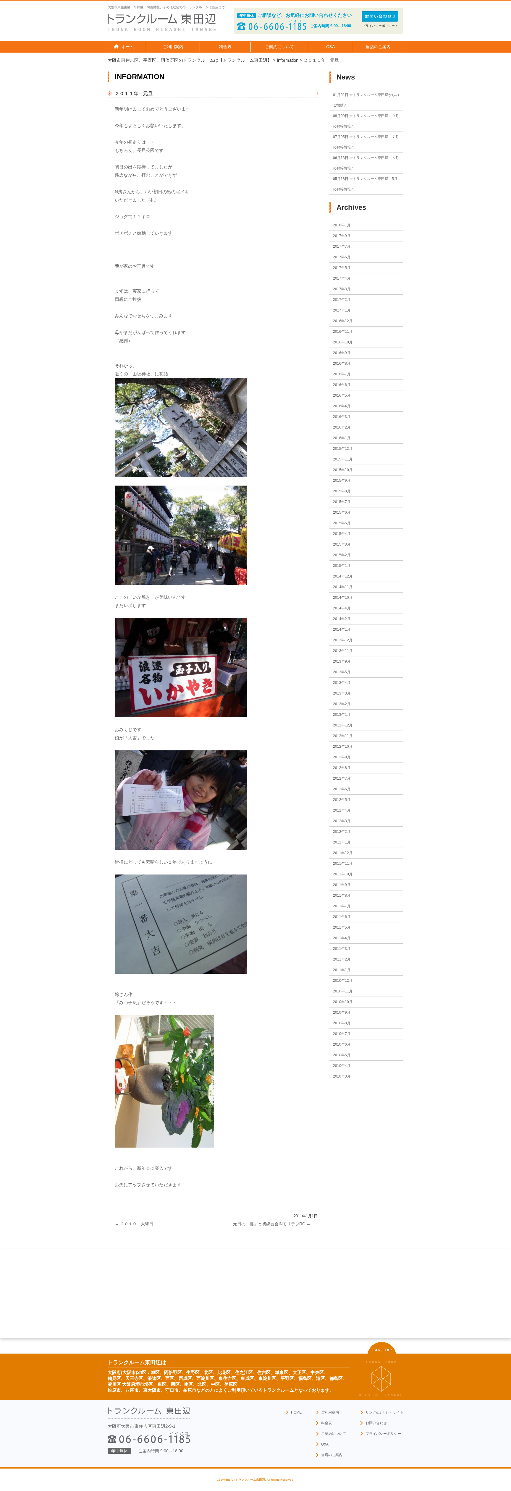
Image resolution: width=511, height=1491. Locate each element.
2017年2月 (341, 300)
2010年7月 (341, 1034)
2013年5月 (341, 672)
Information (287, 60)
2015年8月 (341, 491)
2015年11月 (342, 459)
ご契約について (333, 1434)
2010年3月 (341, 1076)
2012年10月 (342, 746)
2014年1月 (341, 629)
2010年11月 (342, 991)
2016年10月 (342, 342)
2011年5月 (341, 927)
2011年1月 (341, 970)
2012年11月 (342, 736)
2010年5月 (341, 1055)
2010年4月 (341, 1066)
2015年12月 (342, 449)
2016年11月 (342, 332)
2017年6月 (341, 257)
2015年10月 (342, 470)
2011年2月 (341, 959)
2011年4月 (341, 938)
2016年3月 (341, 417)
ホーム (128, 46)
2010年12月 (342, 981)
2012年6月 (341, 789)
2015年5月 (341, 523)
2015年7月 (341, 502)
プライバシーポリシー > (379, 25)
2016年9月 (341, 353)
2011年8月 (341, 895)
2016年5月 (341, 395)
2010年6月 (341, 1044)
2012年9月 (341, 757)
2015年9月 (341, 480)
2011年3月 (341, 949)
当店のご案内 (331, 1455)
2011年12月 (342, 853)
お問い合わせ (376, 1423)
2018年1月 (341, 225)
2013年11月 (342, 651)
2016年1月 (341, 438)
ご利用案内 (330, 1412)
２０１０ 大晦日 (134, 1223)
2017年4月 (341, 278)
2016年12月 (342, 321)
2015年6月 (341, 512)
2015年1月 (341, 566)
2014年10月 (342, 598)
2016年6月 (341, 385)
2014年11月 (342, 587)
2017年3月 (341, 289)
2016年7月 (341, 374)
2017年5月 (341, 268)
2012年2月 (341, 832)
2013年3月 (341, 693)
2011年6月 (341, 917)
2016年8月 (341, 363)
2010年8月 (341, 1023)
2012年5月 (341, 800)
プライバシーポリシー (383, 1434)
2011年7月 (341, 906)
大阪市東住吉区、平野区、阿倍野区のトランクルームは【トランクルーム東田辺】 (190, 60)
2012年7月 (341, 778)
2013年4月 (341, 683)
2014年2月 (341, 619)
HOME (296, 1412)
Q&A (330, 46)
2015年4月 (341, 534)
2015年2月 (341, 555)
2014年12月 (342, 576)
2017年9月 (341, 236)
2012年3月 (341, 821)
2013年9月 (341, 661)
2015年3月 (341, 544)
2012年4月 (341, 810)
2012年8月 (341, 768)
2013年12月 (342, 640)
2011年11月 (342, 863)
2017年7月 (341, 246)
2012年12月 (342, 725)
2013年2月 (341, 704)
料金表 (225, 46)
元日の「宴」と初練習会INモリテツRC (272, 1223)
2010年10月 (342, 1002)
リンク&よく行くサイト (384, 1412)
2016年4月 (341, 406)
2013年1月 (341, 715)
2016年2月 (341, 427)
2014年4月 (341, 608)
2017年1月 (341, 310)
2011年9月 (341, 885)
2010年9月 (341, 1012)
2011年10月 (342, 874)
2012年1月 (341, 842)
